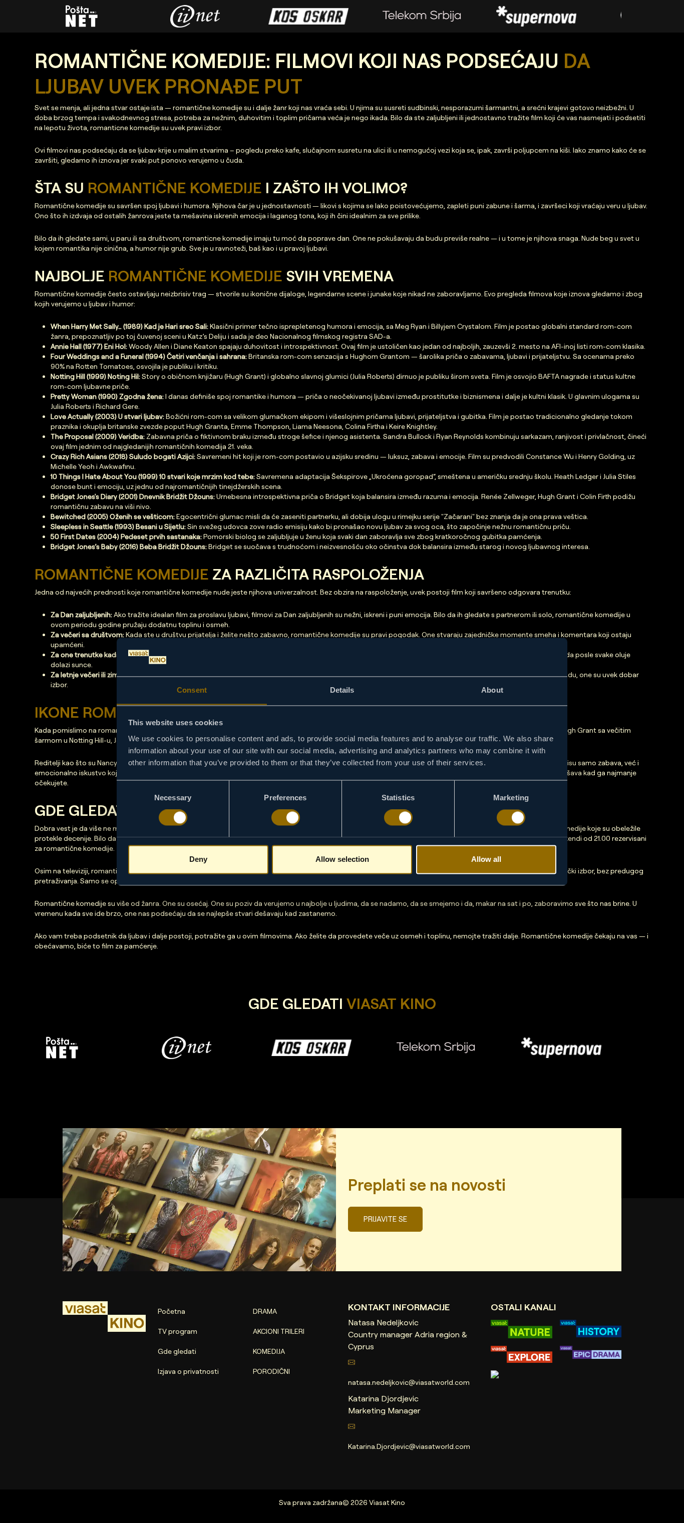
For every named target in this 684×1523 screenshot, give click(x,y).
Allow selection (342, 859)
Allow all (486, 859)
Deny (198, 859)
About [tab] (492, 690)
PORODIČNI (271, 1371)
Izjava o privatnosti (188, 1371)
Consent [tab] (192, 690)
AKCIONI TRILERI (278, 1331)
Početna (171, 1311)
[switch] (285, 817)
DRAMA (265, 1311)
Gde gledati (177, 1351)
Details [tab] (342, 690)
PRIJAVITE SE (385, 1219)
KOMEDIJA (269, 1351)
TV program (177, 1331)
